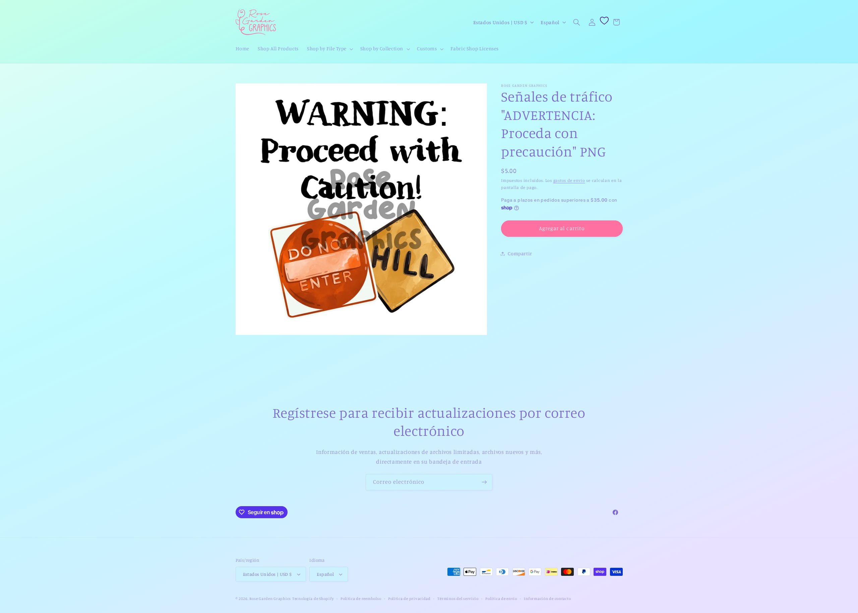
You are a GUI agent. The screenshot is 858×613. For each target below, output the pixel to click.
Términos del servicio (457, 598)
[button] (329, 49)
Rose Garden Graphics (270, 598)
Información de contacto (547, 598)
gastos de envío (569, 180)
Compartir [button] (520, 253)
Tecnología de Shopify (312, 598)
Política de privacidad (409, 598)
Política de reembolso (361, 598)
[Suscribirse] (484, 482)
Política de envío (501, 598)
